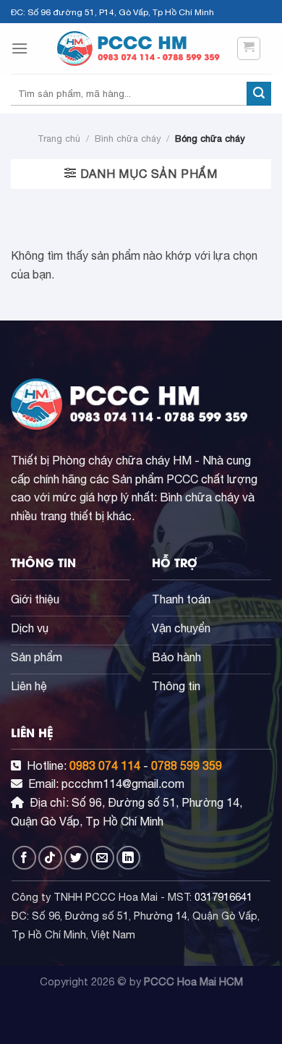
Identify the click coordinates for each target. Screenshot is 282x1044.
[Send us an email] (102, 858)
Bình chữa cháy (128, 138)
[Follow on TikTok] (50, 858)
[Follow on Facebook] (24, 858)
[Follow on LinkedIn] (128, 858)
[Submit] (259, 94)
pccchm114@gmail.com (122, 783)
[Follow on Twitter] (76, 858)
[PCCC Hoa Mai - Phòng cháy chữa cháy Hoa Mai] (141, 49)
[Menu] (19, 48)
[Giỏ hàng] (249, 48)
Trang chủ (59, 138)
